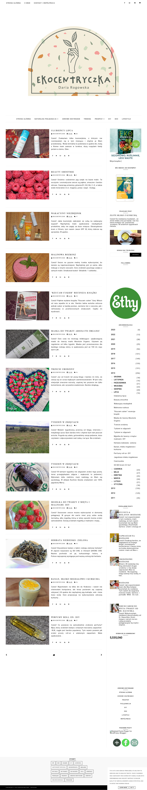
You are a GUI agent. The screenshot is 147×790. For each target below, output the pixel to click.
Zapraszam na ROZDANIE (127, 537)
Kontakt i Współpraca (44, 3)
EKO (116, 119)
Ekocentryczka (24, 787)
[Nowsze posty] (6, 655)
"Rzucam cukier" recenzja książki (74, 292)
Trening (87, 119)
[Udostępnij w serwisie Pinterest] (69, 156)
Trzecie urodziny (63, 369)
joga (82, 771)
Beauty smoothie (62, 171)
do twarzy (64, 771)
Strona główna (125, 692)
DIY (109, 119)
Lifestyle (126, 119)
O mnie (27, 3)
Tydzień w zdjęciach (65, 422)
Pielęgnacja (125, 703)
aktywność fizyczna (58, 767)
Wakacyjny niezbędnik (66, 213)
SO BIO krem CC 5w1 (122, 465)
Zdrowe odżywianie (71, 119)
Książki (65, 763)
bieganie (83, 767)
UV (71, 763)
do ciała (55, 771)
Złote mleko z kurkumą (123, 215)
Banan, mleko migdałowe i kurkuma (75, 579)
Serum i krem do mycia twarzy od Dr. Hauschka (128, 608)
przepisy (64, 775)
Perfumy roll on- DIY (65, 617)
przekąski (55, 775)
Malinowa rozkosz (63, 254)
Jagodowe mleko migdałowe (126, 457)
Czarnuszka (119, 461)
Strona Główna (13, 3)
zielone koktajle (57, 780)
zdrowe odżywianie (76, 775)
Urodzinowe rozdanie (126, 560)
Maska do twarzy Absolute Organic (75, 330)
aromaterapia (73, 767)
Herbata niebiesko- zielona (69, 540)
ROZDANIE (124, 582)
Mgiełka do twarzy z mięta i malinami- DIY (70, 503)
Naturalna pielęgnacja (47, 119)
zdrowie (88, 775)
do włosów (74, 771)
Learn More (123, 787)
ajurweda (78, 763)
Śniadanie (69, 780)
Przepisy (100, 119)
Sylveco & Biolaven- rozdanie (130, 513)
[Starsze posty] (101, 655)
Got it (132, 787)
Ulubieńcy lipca (62, 130)
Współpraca (126, 718)
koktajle (89, 771)
